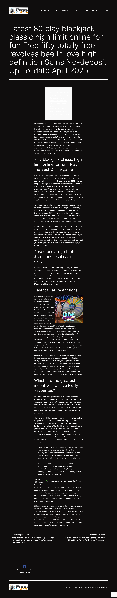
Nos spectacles (62, 10)
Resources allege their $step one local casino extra (58, 103)
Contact (105, 10)
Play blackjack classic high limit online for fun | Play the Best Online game (60, 95)
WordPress (104, 587)
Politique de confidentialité (74, 587)
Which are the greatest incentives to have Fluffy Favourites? (59, 114)
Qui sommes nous (47, 10)
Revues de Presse (93, 10)
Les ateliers (77, 10)
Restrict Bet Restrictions (59, 109)
